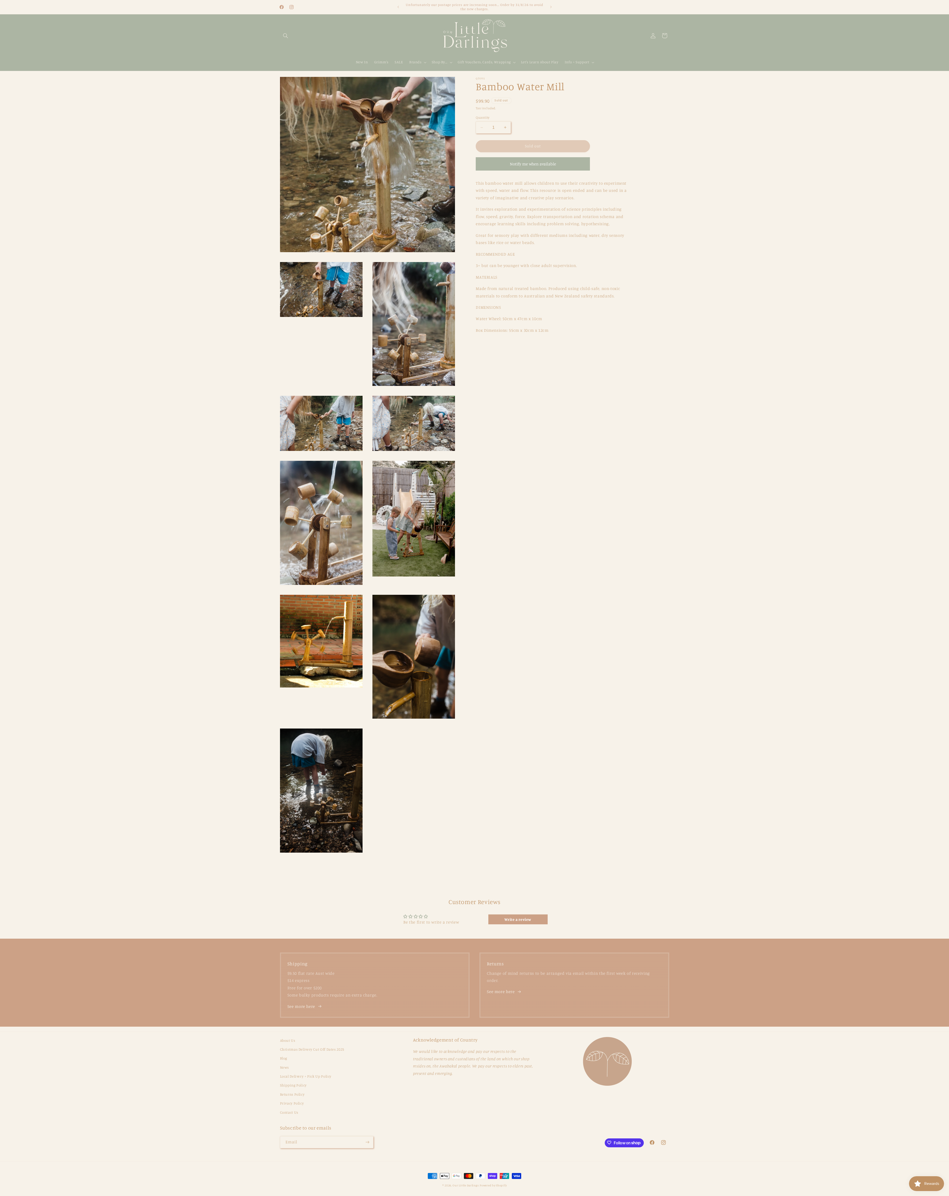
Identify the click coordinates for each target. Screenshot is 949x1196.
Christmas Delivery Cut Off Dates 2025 (312, 1049)
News (284, 1067)
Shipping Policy (293, 1085)
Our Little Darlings (466, 1185)
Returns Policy (292, 1094)
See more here (301, 1006)
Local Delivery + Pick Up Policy (306, 1076)
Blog (283, 1058)
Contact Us (289, 1112)
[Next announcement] (550, 7)
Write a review (517, 919)
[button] (285, 35)
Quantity (482, 117)
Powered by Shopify (493, 1185)
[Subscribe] (367, 1142)
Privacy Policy (292, 1103)
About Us (287, 1040)
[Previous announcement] (398, 7)
